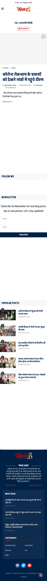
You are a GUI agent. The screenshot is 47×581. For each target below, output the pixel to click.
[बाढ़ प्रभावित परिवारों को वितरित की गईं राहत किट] (8, 347)
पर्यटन (7, 555)
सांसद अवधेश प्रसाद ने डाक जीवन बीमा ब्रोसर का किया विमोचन (30, 360)
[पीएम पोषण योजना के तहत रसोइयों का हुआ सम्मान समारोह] (8, 378)
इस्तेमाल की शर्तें (11, 485)
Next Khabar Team (10, 85)
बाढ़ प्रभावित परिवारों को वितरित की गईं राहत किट (31, 344)
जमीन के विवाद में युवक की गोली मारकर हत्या (30, 312)
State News (29, 545)
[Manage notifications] (41, 575)
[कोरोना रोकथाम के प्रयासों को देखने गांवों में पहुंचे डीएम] (23, 49)
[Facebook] (17, 565)
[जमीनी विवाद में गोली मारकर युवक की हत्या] (8, 331)
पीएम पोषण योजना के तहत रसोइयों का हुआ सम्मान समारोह (31, 376)
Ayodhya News (10, 545)
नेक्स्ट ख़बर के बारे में (36, 485)
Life (26, 550)
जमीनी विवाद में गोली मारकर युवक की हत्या (31, 328)
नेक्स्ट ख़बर (23, 465)
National (8, 550)
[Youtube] (29, 565)
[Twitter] (23, 565)
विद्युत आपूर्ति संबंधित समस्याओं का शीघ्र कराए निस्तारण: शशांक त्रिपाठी (21, 526)
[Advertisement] (23, 142)
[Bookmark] (43, 36)
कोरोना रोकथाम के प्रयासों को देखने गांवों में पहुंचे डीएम (23, 77)
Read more (7, 101)
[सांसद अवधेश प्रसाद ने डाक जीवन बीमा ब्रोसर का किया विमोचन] (8, 362)
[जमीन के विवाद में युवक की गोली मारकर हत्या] (8, 315)
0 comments (38, 85)
